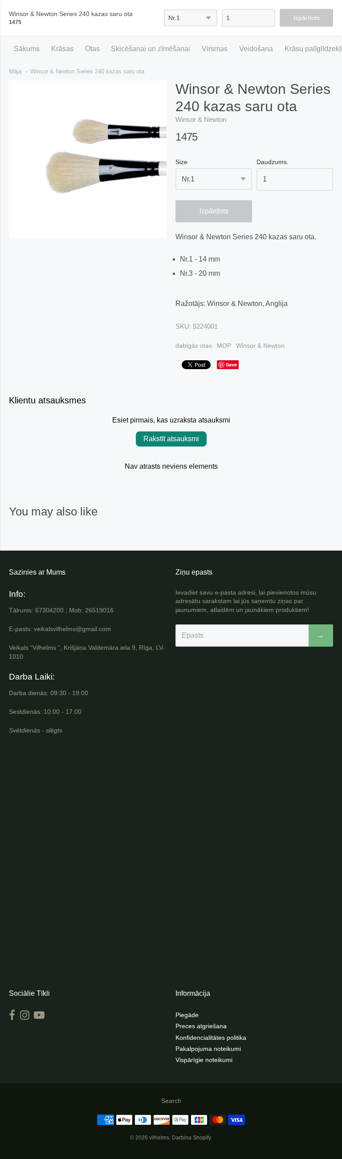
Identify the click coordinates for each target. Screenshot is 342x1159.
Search (171, 1100)
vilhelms (159, 1138)
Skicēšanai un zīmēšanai (150, 48)
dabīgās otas (193, 345)
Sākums (27, 48)
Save (231, 364)
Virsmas (215, 48)
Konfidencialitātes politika (210, 1037)
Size (181, 162)
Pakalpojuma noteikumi (208, 1048)
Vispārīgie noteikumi (203, 1059)
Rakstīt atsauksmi (171, 439)
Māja (15, 71)
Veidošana (256, 48)
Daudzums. (272, 162)
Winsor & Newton (200, 119)
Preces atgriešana (201, 1026)
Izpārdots (214, 211)
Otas (92, 48)
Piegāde (187, 1014)
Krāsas (62, 48)
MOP (224, 345)
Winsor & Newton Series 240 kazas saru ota (87, 71)
